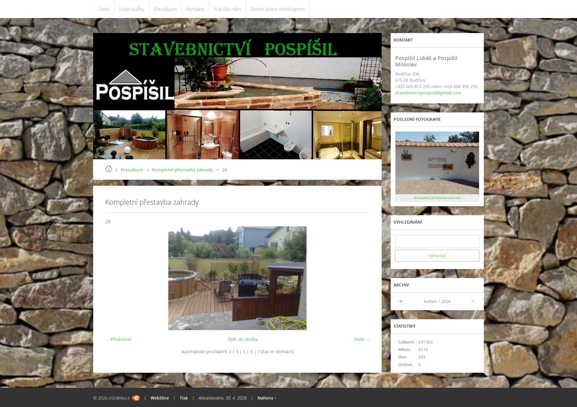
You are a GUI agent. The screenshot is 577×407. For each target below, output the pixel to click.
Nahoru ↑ (267, 398)
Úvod (103, 9)
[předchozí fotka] (115, 278)
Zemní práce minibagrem (278, 9)
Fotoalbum (165, 9)
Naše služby (131, 9)
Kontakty (195, 9)
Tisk (184, 398)
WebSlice (160, 398)
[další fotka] (360, 278)
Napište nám (227, 9)
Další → (362, 339)
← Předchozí (118, 339)
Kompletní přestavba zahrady (182, 170)
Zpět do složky (243, 339)
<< (401, 301)
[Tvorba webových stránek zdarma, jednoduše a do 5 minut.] (136, 398)
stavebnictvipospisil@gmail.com (428, 93)
